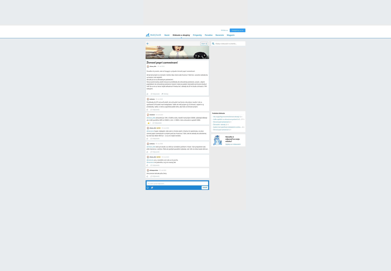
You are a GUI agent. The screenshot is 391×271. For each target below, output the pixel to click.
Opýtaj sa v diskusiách (233, 144)
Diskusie (149, 57)
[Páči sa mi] (148, 94)
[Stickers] (152, 187)
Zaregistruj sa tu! (237, 30)
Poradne (209, 35)
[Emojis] (148, 187)
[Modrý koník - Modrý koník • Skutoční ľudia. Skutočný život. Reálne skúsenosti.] (153, 35)
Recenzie (220, 35)
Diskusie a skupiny (181, 35)
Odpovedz (156, 94)
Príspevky (197, 35)
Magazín (231, 35)
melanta (151, 160)
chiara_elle (151, 118)
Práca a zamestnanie (161, 57)
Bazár (167, 35)
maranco (151, 131)
